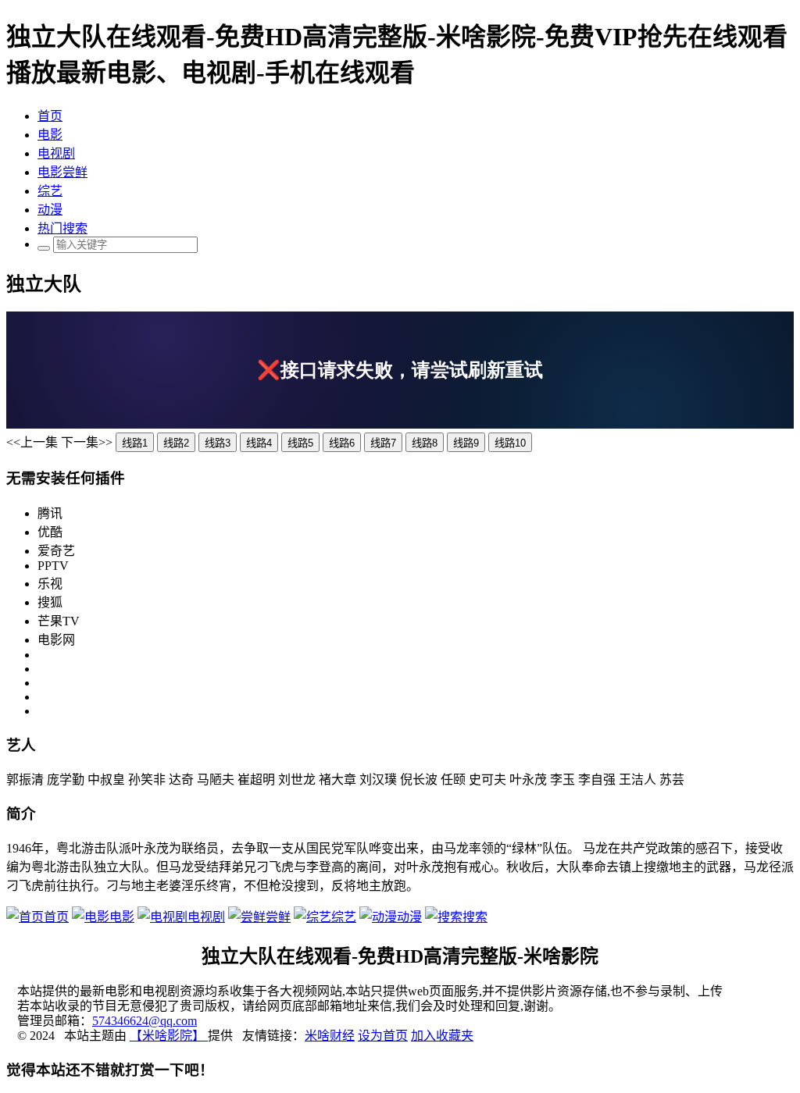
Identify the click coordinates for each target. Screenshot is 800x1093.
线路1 (135, 443)
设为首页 (383, 1035)
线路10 (510, 443)
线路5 (300, 443)
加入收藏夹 (442, 1035)
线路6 (342, 443)
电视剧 (56, 153)
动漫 (50, 209)
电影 (50, 134)
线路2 (176, 443)
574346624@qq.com (144, 1020)
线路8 (425, 443)
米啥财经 (330, 1035)
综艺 (50, 191)
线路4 (259, 443)
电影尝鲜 (63, 172)
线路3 (217, 443)
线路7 (383, 443)
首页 (50, 116)
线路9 (466, 443)
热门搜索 (63, 228)
